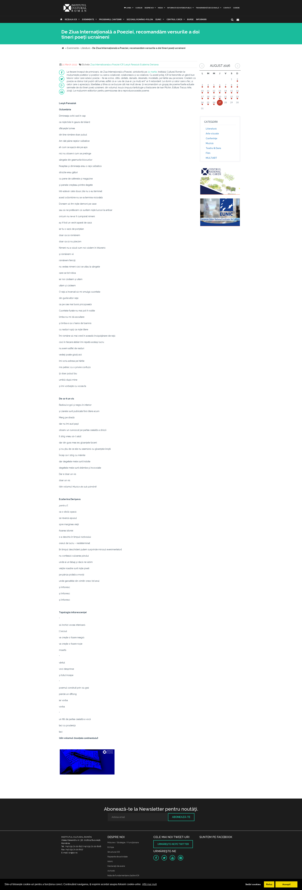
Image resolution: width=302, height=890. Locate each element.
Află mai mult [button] (149, 884)
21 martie (152, 72)
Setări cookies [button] (253, 884)
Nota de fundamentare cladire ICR (123, 875)
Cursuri (138, 8)
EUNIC (158, 19)
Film (208, 153)
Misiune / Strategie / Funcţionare (123, 842)
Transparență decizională (207, 8)
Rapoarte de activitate (117, 856)
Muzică (209, 143)
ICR (122, 64)
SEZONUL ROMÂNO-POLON (140, 19)
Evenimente (88, 19)
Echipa (110, 847)
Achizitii (111, 871)
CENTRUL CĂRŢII (174, 19)
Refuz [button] (269, 884)
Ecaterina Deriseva (149, 64)
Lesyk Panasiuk (132, 64)
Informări (201, 19)
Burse (190, 19)
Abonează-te (181, 817)
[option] (87, 763)
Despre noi (149, 8)
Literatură (211, 128)
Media (160, 8)
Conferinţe (211, 138)
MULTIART (211, 158)
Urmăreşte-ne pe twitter (173, 844)
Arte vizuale (212, 133)
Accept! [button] (286, 884)
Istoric (110, 861)
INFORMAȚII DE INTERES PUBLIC (179, 8)
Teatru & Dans (213, 148)
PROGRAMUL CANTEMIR (110, 19)
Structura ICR (113, 852)
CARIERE (236, 8)
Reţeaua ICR (71, 19)
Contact (227, 8)
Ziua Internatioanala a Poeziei (105, 64)
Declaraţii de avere (116, 866)
